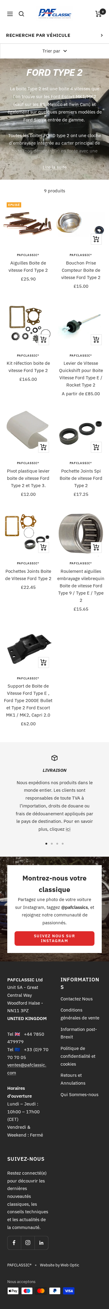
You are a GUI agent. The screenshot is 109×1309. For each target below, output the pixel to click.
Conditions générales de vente (80, 1014)
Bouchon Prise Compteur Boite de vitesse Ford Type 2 (81, 270)
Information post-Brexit (79, 1033)
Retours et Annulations (73, 1079)
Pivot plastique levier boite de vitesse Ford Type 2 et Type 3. (28, 478)
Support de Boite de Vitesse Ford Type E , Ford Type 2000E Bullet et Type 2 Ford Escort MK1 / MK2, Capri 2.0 (28, 700)
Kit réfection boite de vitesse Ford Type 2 (28, 366)
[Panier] (98, 14)
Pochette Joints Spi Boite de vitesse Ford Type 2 (81, 478)
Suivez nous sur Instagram (54, 938)
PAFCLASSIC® (28, 255)
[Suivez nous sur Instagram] (28, 1243)
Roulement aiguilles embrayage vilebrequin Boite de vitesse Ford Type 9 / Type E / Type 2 (80, 585)
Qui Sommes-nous (79, 1094)
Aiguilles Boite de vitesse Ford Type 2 (28, 266)
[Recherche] (21, 14)
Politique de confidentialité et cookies (78, 1056)
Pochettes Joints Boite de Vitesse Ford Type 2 (28, 574)
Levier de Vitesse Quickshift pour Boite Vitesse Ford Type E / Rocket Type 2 (81, 374)
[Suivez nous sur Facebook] (14, 1243)
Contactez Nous (77, 999)
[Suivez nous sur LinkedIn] (41, 1243)
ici (68, 829)
